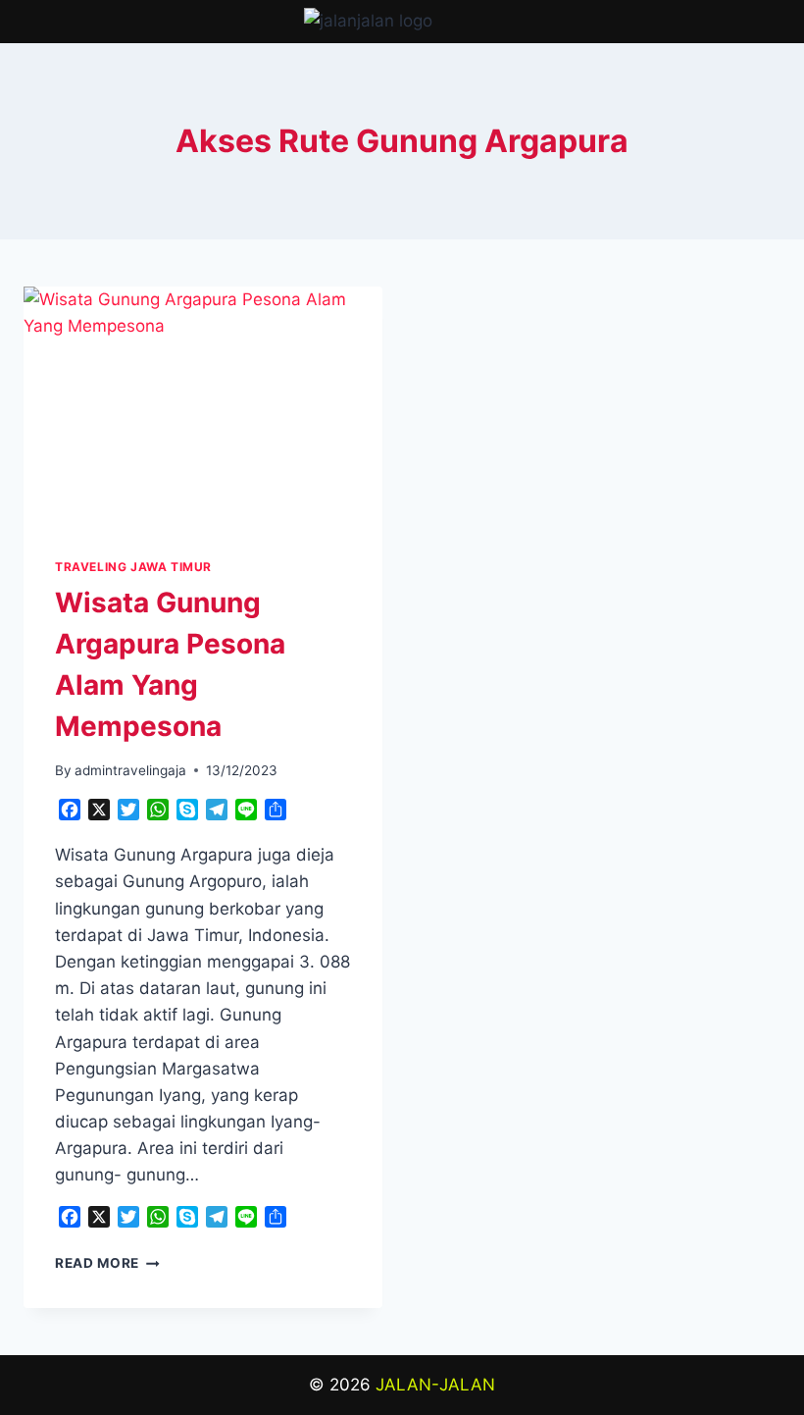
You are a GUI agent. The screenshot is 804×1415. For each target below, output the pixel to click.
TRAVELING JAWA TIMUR (133, 566)
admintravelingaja (130, 770)
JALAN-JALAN (435, 1384)
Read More (107, 1263)
